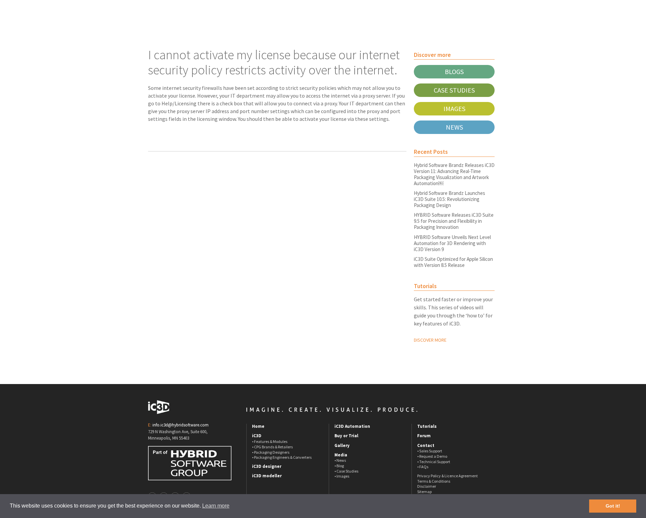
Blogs (454, 71)
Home (258, 426)
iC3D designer (266, 466)
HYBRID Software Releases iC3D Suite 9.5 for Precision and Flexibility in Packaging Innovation (454, 221)
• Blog (339, 465)
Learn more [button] (215, 506)
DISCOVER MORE (430, 340)
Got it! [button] (613, 506)
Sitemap (424, 491)
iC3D (256, 436)
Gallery (342, 445)
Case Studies (454, 90)
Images (454, 108)
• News (340, 460)
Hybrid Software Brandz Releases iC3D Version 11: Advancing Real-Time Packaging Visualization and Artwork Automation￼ (454, 174)
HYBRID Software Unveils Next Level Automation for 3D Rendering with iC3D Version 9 (452, 243)
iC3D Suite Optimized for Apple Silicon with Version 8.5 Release (453, 262)
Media (340, 455)
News (454, 127)
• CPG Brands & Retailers (272, 446)
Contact (425, 445)
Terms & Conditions (433, 481)
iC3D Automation (352, 426)
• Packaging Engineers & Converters (282, 457)
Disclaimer (426, 486)
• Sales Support (429, 450)
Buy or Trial (346, 436)
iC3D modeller (267, 476)
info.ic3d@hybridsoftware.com (180, 425)
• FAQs (422, 466)
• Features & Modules (269, 441)
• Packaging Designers (270, 452)
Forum (424, 436)
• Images (341, 476)
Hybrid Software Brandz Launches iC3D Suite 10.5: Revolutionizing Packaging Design (449, 199)
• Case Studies (346, 471)
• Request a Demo (432, 456)
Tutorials (427, 426)
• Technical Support (433, 461)
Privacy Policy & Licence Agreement (447, 475)
